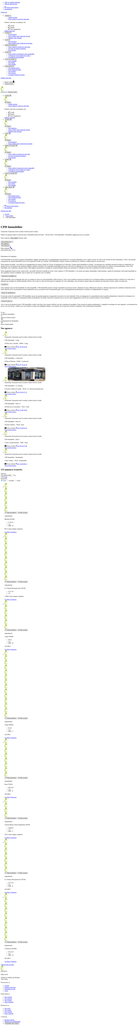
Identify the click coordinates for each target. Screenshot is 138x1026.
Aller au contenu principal (12, 2)
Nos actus (7, 1008)
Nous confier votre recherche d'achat (19, 36)
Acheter (7, 985)
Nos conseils (12, 50)
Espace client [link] (23, 238)
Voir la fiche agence (10, 348)
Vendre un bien (12, 17)
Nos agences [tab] (5, 243)
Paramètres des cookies (11, 1023)
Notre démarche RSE (14, 70)
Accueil (7, 214)
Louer (6, 990)
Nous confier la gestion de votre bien (19, 47)
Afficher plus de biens (7, 965)
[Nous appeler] (11, 248)
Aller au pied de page (11, 4)
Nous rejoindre (9, 1002)
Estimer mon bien (10, 31)
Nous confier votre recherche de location (20, 43)
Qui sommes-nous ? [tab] (7, 241)
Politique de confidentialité (12, 1021)
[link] (9, 82)
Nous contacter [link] (5, 238)
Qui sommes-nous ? (14, 68)
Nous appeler (14, 238)
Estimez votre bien (10, 987)
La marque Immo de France (16, 75)
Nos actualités (12, 61)
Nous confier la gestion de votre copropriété (21, 54)
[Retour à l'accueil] (4, 12)
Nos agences (12, 73)
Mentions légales (9, 1020)
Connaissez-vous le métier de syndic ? (19, 55)
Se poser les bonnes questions (17, 48)
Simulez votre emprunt (15, 38)
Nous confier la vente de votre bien (18, 19)
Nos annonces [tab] (5, 245)
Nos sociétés (12, 71)
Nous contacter (9, 1013)
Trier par (3, 473)
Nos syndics (8, 1000)
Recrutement (8, 9)
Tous (4, 480)
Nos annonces (12, 34)
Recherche (4, 479)
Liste (5, 477)
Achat (18, 480)
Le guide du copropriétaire (16, 57)
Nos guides (11, 62)
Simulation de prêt (10, 989)
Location (11, 480)
